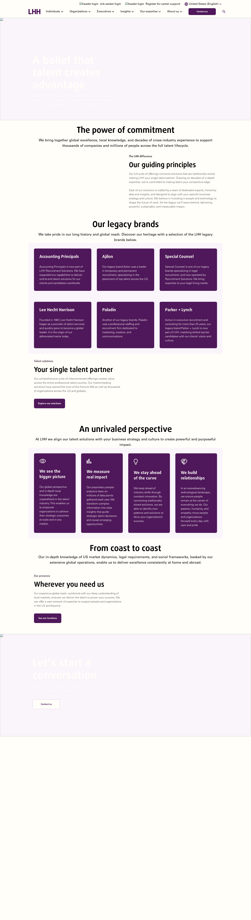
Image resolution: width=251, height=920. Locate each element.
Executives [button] (106, 12)
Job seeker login (110, 4)
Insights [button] (128, 12)
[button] (203, 4)
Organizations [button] (81, 12)
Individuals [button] (55, 12)
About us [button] (175, 12)
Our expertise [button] (151, 12)
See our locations (47, 618)
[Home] (34, 11)
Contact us (202, 11)
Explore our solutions (49, 403)
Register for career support (163, 4)
